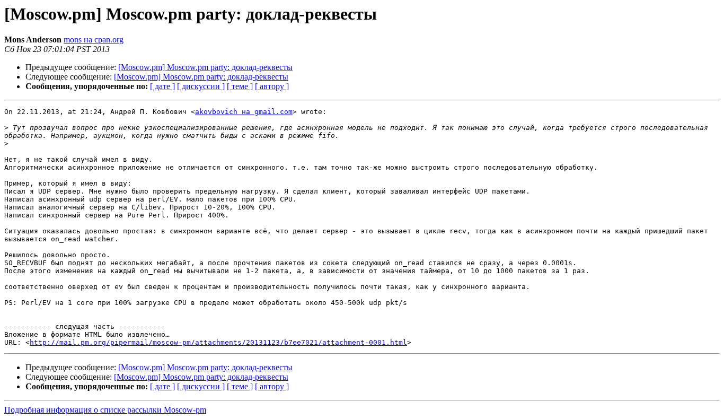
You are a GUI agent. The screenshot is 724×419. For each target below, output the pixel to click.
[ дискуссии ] (201, 86)
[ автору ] (272, 86)
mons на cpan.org (93, 39)
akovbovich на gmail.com (244, 112)
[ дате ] (162, 86)
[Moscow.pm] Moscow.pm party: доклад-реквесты (205, 67)
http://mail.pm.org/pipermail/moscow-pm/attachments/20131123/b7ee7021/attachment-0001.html (218, 342)
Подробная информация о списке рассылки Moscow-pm (105, 409)
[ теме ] (240, 86)
